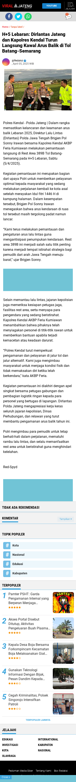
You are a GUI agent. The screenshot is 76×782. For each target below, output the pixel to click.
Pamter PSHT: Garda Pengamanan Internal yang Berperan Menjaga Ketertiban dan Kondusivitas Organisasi (29, 598)
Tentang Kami (43, 770)
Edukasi (17, 564)
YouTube (51, 5)
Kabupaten (19, 573)
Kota (15, 545)
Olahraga (9, 756)
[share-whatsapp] (28, 16)
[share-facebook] (9, 16)
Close (6, 777)
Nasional (18, 554)
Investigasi (10, 745)
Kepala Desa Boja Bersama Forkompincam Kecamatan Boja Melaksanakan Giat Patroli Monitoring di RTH (28, 649)
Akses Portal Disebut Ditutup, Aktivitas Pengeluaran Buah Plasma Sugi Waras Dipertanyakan (28, 623)
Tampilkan (65, 519)
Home (5, 27)
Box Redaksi (61, 770)
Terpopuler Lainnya (38, 720)
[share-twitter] (18, 16)
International (48, 739)
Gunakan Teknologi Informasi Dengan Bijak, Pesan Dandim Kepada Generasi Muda (26, 674)
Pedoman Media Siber (20, 770)
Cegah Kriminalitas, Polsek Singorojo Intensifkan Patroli (28, 699)
